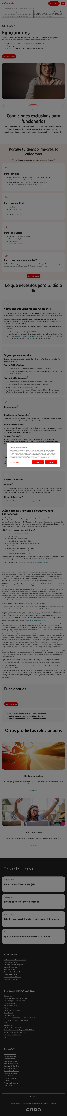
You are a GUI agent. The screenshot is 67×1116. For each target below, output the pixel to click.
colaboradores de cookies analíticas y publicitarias (21, 456)
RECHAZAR (38, 462)
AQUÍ (31, 457)
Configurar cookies (14, 462)
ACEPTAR (51, 462)
